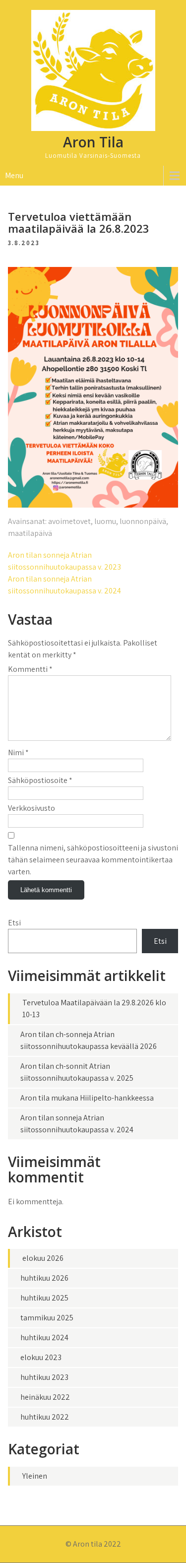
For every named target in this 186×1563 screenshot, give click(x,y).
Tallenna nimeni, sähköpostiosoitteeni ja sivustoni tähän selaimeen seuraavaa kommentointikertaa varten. (93, 860)
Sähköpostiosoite (40, 780)
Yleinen (34, 1476)
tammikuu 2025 (46, 1317)
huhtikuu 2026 (44, 1278)
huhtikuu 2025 (44, 1298)
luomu (105, 521)
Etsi (14, 922)
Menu (14, 175)
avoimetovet (69, 521)
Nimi (18, 752)
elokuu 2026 (42, 1258)
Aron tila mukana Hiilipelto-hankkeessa (87, 1098)
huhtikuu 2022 (44, 1417)
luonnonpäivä (143, 521)
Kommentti (30, 669)
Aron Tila (93, 141)
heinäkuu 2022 (45, 1397)
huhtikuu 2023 (44, 1377)
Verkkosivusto (31, 808)
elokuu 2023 (41, 1357)
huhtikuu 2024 (44, 1337)
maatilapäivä (30, 533)
